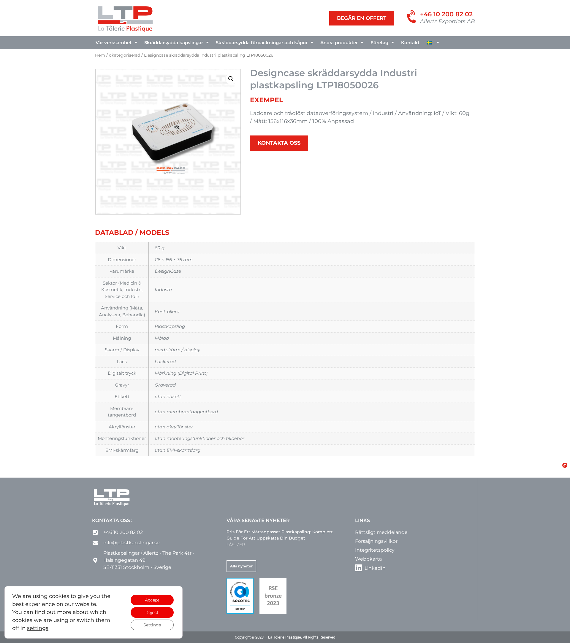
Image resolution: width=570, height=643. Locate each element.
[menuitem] (433, 42)
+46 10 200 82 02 (446, 14)
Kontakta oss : (112, 520)
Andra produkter (339, 42)
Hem (100, 55)
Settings (152, 625)
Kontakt (410, 42)
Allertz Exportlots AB (447, 21)
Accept (152, 600)
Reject (152, 612)
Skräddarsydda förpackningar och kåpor (262, 42)
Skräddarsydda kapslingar (173, 42)
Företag (379, 42)
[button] (231, 79)
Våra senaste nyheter (258, 520)
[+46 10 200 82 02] (412, 17)
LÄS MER (236, 544)
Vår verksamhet (114, 42)
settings (37, 628)
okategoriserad (124, 55)
